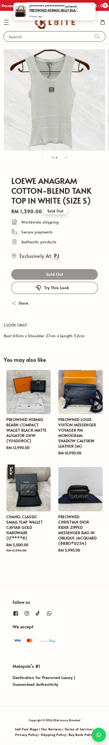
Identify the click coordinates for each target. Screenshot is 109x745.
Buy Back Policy (81, 734)
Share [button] (23, 303)
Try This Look (56, 287)
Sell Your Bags (26, 729)
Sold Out (54, 274)
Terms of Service (78, 729)
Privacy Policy (26, 734)
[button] (6, 22)
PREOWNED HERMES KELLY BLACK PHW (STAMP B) (54, 10)
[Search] (97, 36)
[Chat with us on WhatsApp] (99, 735)
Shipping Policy (53, 734)
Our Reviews (51, 729)
